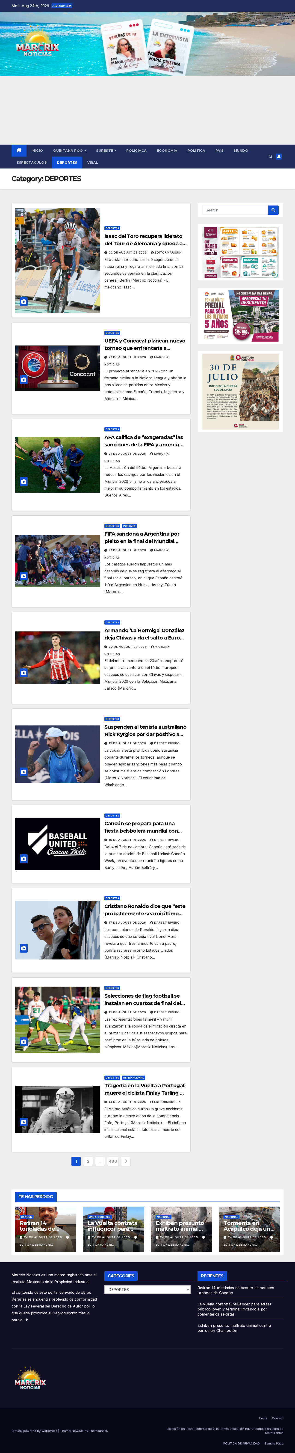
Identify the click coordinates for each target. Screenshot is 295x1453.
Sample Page (274, 1443)
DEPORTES (67, 162)
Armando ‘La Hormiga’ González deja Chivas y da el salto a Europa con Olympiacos (145, 637)
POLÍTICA (196, 150)
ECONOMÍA (167, 150)
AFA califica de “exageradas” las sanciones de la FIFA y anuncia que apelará (143, 444)
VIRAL (92, 162)
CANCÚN (26, 1217)
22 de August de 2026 (128, 252)
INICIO (37, 150)
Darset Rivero (167, 743)
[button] (270, 156)
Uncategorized (99, 1217)
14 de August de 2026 (128, 1102)
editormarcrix (168, 252)
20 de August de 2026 (128, 646)
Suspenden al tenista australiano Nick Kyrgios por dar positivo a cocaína (145, 734)
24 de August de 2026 (43, 1237)
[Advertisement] (147, 110)
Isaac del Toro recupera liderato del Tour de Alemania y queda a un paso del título (143, 243)
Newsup (78, 1431)
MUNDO (241, 150)
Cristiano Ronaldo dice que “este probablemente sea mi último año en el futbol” (144, 913)
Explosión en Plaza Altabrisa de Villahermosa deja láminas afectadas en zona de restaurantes (225, 1431)
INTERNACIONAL (133, 1077)
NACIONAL (163, 1217)
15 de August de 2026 (128, 1012)
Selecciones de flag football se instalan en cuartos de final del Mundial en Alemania (142, 1003)
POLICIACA (136, 150)
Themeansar (98, 1431)
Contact (277, 1418)
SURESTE (105, 150)
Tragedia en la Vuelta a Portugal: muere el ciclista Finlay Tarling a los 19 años (144, 1092)
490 (113, 1161)
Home (263, 1418)
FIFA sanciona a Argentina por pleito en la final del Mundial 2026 (141, 541)
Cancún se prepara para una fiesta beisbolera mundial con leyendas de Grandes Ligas (141, 830)
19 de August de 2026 (128, 743)
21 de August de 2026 (128, 357)
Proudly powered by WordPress (35, 1431)
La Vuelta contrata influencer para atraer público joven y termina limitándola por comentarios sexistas (234, 1309)
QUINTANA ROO (68, 150)
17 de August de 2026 (128, 922)
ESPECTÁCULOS (32, 162)
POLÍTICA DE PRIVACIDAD (241, 1443)
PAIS (219, 150)
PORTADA (129, 526)
